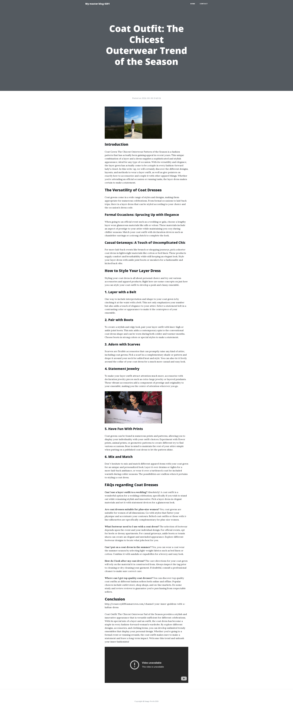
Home (192, 4)
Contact (204, 4)
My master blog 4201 (97, 3)
